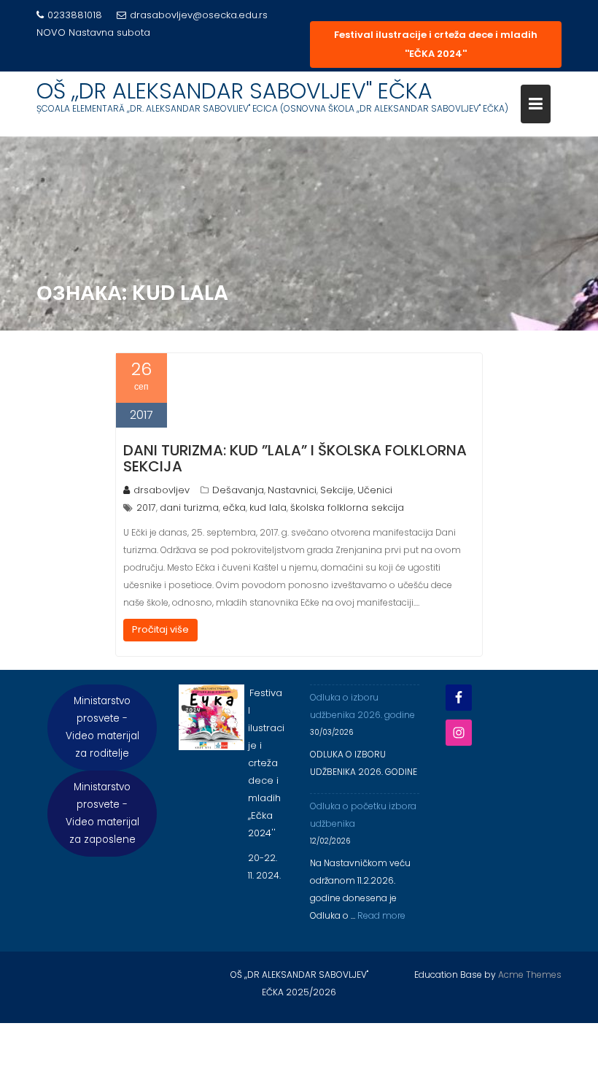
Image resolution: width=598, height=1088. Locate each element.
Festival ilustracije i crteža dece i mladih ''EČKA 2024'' (435, 44)
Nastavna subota (109, 32)
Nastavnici (292, 490)
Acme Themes (530, 974)
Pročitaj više (160, 629)
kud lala (268, 507)
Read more (381, 915)
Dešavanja (238, 490)
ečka (234, 507)
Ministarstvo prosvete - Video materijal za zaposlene (102, 813)
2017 (146, 507)
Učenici (374, 490)
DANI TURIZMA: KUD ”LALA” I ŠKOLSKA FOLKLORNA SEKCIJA (295, 458)
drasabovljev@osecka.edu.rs (199, 15)
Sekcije (337, 490)
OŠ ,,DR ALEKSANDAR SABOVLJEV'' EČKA (234, 91)
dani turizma (189, 507)
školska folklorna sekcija (347, 507)
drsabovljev (161, 490)
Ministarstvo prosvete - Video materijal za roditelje (102, 727)
